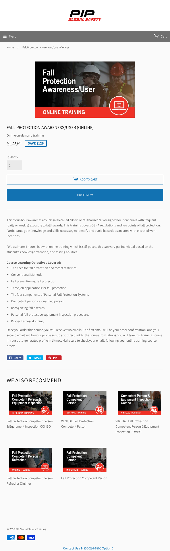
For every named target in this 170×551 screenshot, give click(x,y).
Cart (163, 36)
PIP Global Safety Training (30, 529)
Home (10, 47)
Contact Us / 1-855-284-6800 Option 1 (88, 548)
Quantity (12, 157)
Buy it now (85, 195)
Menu (12, 36)
